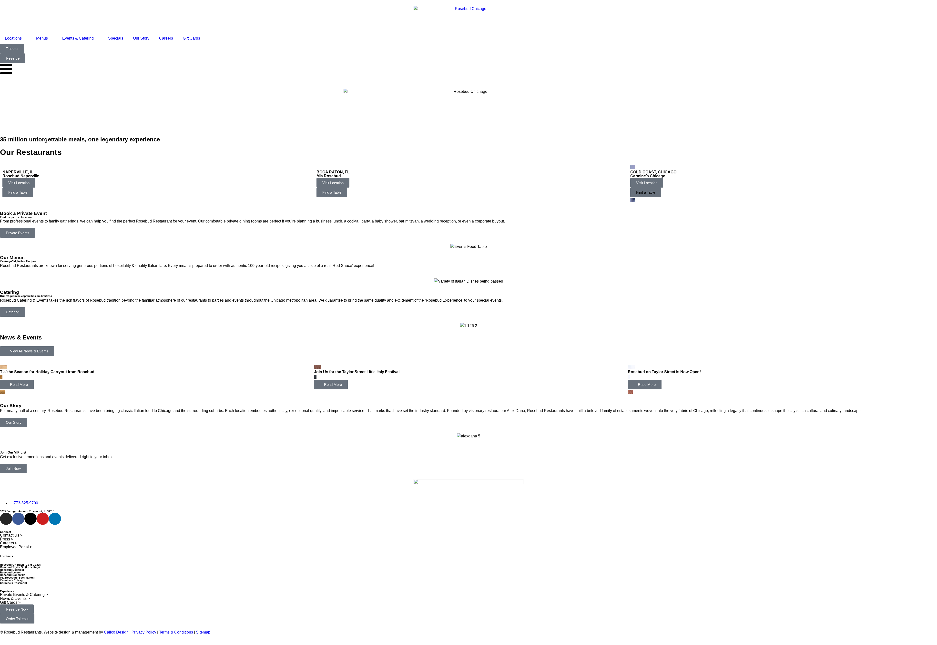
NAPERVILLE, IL (17, 172)
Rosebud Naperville (20, 176)
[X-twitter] (30, 519)
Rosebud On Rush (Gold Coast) (20, 564)
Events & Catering (78, 38)
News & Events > (15, 598)
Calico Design (116, 632)
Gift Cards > (10, 602)
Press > (6, 539)
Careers (166, 38)
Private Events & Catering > (24, 594)
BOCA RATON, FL (333, 172)
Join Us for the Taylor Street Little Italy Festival (356, 372)
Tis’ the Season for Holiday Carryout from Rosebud (47, 372)
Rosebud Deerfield (12, 569)
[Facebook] (18, 519)
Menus (42, 38)
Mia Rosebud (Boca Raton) (17, 577)
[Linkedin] (55, 519)
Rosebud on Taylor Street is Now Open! (664, 372)
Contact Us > (11, 535)
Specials (115, 38)
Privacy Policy (144, 632)
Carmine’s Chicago (647, 176)
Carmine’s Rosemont (13, 583)
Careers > (8, 543)
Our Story (141, 38)
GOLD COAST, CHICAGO (653, 172)
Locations (13, 38)
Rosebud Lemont (11, 572)
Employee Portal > (16, 547)
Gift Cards (191, 38)
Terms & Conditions (175, 632)
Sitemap (203, 632)
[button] (645, 192)
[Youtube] (43, 519)
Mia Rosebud (328, 176)
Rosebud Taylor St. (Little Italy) (20, 567)
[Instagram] (6, 519)
